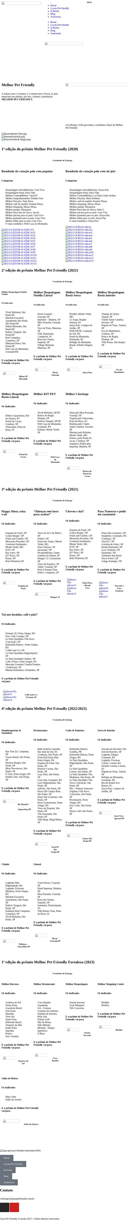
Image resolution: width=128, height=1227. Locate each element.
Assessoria (55, 16)
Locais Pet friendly (59, 8)
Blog (52, 14)
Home (53, 5)
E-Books (54, 11)
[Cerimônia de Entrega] (49, 159)
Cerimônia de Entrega (62, 160)
